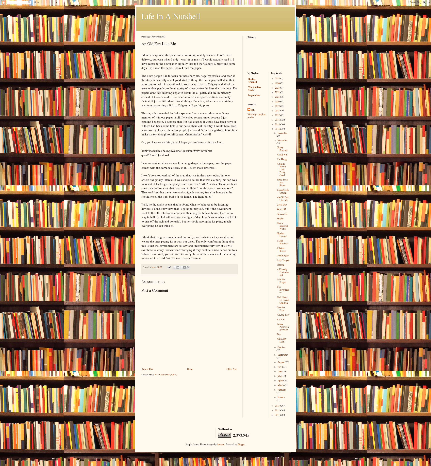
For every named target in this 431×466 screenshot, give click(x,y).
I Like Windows (282, 242)
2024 (277, 83)
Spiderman (282, 213)
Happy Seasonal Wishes (282, 225)
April (280, 380)
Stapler (280, 218)
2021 (277, 96)
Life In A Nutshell (170, 15)
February (282, 389)
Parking (280, 264)
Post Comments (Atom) (166, 374)
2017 (277, 115)
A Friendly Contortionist (283, 272)
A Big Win (282, 154)
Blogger (241, 444)
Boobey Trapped (252, 80)
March (281, 385)
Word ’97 (281, 209)
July (280, 366)
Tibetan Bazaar (281, 249)
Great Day (282, 204)
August (281, 362)
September (283, 354)
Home (190, 369)
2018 (277, 110)
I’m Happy (282, 159)
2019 (277, 106)
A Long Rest (283, 314)
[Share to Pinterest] (187, 267)
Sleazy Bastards (282, 149)
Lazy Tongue (283, 260)
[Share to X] (181, 267)
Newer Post (147, 369)
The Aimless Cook (254, 88)
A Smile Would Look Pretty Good (281, 169)
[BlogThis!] (178, 267)
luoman (220, 444)
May (280, 375)
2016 (277, 119)
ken (253, 109)
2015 (277, 124)
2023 (277, 87)
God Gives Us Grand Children (283, 299)
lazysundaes (254, 95)
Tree (279, 334)
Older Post (231, 369)
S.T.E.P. (281, 319)
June (280, 371)
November (283, 140)
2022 (277, 92)
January (281, 397)
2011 (277, 414)
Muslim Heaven (282, 235)
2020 (277, 101)
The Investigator (283, 289)
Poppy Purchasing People (283, 326)
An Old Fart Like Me (283, 199)
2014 (277, 128)
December (282, 132)
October (281, 347)
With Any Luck (281, 340)
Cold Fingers (283, 255)
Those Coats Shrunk (283, 191)
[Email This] (175, 267)
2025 (277, 78)
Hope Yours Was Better (282, 182)
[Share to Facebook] (184, 267)
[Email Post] (169, 267)
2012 (277, 410)
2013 (277, 405)
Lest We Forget (281, 281)
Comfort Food (281, 309)
